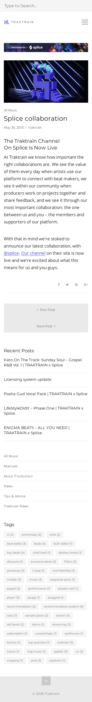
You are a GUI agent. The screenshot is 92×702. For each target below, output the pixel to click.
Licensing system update (27, 379)
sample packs (36, 615)
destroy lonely (70, 552)
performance (39, 588)
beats (40, 543)
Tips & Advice (15, 496)
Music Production (18, 476)
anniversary (31, 534)
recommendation (21, 606)
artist (54, 534)
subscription (17, 633)
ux (79, 651)
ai (10, 534)
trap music (36, 651)
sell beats (15, 624)
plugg (34, 597)
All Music (10, 110)
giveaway (16, 570)
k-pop (38, 570)
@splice (11, 253)
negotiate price (62, 579)
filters (70, 561)
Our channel (33, 253)
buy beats (16, 552)
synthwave (74, 633)
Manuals (11, 466)
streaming (61, 624)
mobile (14, 579)
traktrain (65, 642)
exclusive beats (43, 561)
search (63, 615)
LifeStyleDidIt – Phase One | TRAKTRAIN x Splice (43, 411)
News (8, 486)
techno (13, 642)
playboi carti (68, 588)
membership (63, 570)
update (61, 651)
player (13, 597)
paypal (13, 588)
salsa (12, 615)
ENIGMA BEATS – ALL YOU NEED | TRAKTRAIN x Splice (37, 430)
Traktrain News (16, 506)
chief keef (42, 552)
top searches (39, 642)
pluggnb (56, 597)
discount (15, 561)
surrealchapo (46, 633)
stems (38, 624)
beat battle (16, 543)
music (35, 579)
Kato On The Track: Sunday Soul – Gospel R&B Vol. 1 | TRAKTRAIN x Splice (43, 362)
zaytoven (57, 660)
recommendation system (64, 606)
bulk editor (63, 543)
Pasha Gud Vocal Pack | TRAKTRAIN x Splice (45, 393)
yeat (36, 660)
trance (13, 651)
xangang (15, 660)
